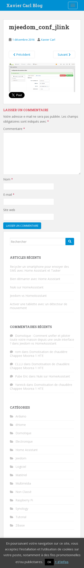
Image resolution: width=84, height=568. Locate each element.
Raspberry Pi (24, 500)
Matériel (21, 475)
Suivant (63, 54)
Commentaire (14, 129)
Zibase (20, 525)
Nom (8, 179)
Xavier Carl (48, 40)
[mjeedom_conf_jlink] (42, 77)
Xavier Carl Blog (24, 5)
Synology (22, 508)
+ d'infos (61, 562)
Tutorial (21, 517)
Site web (9, 210)
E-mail (8, 194)
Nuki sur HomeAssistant (27, 287)
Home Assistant (27, 450)
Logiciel (21, 467)
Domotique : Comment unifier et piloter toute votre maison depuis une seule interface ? (42, 339)
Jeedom (21, 458)
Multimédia (23, 483)
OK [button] (49, 562)
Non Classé (23, 492)
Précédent (22, 54)
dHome (21, 425)
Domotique (23, 433)
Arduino (21, 416)
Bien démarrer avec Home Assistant (35, 279)
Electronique (24, 441)
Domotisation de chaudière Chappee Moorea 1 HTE (38, 354)
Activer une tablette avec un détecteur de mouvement (38, 306)
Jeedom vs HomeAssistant (28, 296)
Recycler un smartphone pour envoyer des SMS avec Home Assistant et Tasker (39, 268)
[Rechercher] (69, 241)
